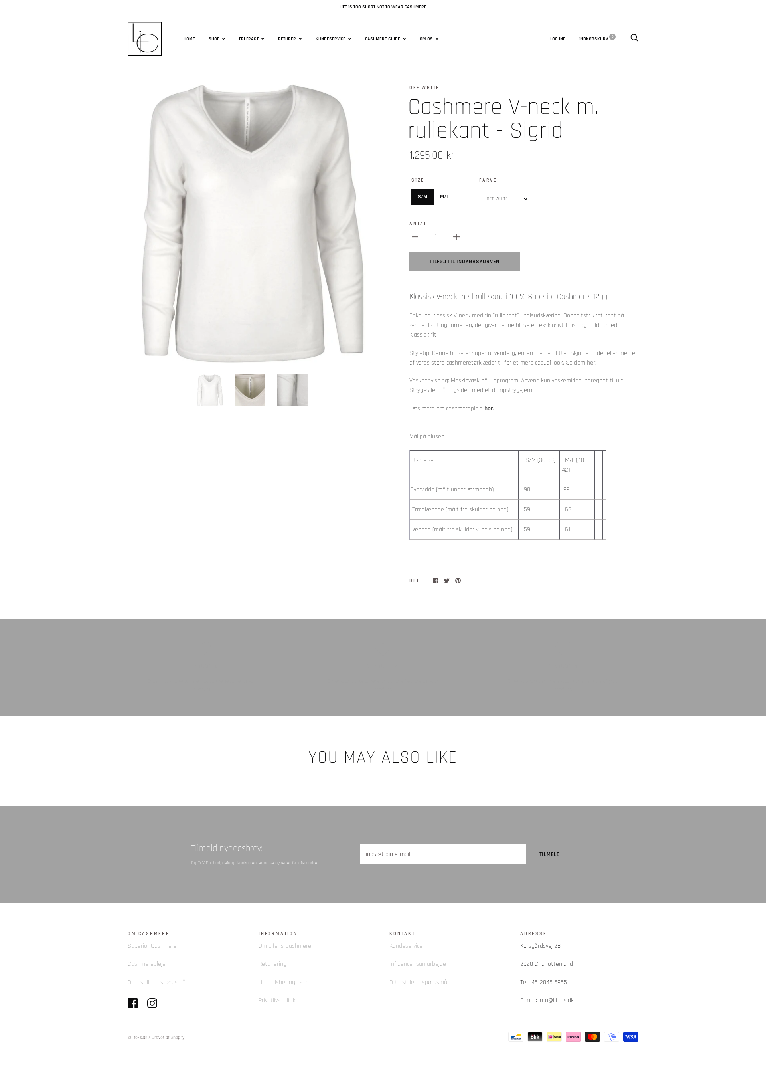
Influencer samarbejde (417, 964)
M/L (444, 196)
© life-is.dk (137, 1037)
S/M (422, 196)
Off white (424, 87)
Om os (426, 39)
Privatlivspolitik (277, 1000)
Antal (418, 223)
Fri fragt (249, 39)
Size (417, 180)
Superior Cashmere (152, 946)
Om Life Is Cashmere (285, 946)
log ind (558, 38)
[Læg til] (456, 237)
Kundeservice (330, 39)
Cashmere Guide (382, 39)
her (591, 363)
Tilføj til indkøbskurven (464, 261)
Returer (287, 39)
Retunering (272, 964)
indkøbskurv (596, 38)
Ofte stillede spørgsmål (157, 982)
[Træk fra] (415, 237)
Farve (488, 180)
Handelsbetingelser (283, 982)
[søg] (634, 38)
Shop (214, 39)
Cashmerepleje (147, 964)
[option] (252, 223)
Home (189, 39)
